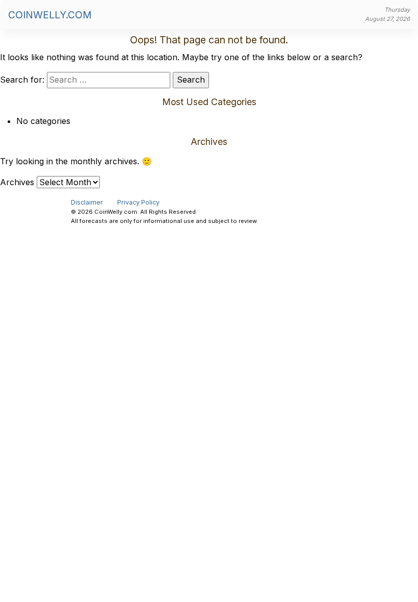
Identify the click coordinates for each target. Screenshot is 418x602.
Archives (17, 182)
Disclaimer (87, 202)
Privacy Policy (138, 202)
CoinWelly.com (50, 15)
